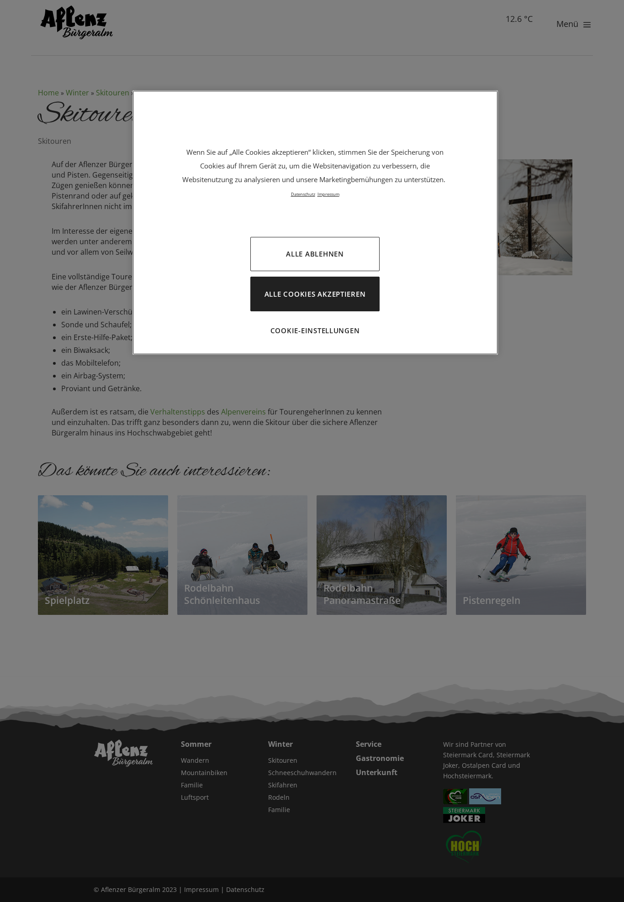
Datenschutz (303, 194)
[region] (315, 222)
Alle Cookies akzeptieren (315, 294)
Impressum (328, 194)
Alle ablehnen (315, 253)
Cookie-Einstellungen (315, 330)
